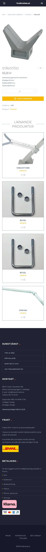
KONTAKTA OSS (20, 536)
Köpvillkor (10, 358)
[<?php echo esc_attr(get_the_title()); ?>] (24, 175)
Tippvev (23, 310)
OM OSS (8, 536)
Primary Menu (42, 3)
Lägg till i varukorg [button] (22, 175)
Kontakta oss (11, 364)
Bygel (23, 220)
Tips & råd (9, 353)
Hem (3, 14)
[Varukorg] (4, 3)
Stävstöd (28, 14)
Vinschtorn (23, 168)
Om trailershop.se (13, 369)
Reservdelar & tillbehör (15, 14)
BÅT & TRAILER (35, 536)
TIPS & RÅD (23, 538)
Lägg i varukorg (23, 98)
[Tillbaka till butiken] (40, 68)
